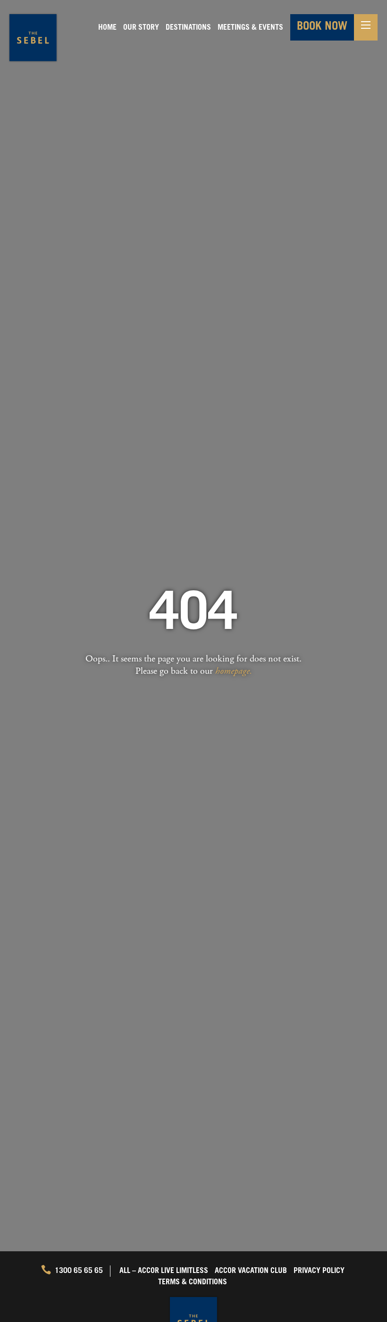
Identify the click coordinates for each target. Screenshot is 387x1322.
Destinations (188, 28)
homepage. (233, 671)
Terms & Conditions (192, 1282)
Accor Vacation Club (251, 1271)
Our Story (141, 28)
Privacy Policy (319, 1271)
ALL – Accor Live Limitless (163, 1271)
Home (107, 28)
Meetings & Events (250, 28)
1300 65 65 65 (79, 1271)
